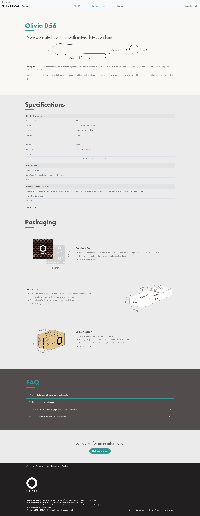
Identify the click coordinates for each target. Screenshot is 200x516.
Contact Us (188, 6)
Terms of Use (169, 510)
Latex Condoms (98, 6)
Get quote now (100, 451)
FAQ (128, 510)
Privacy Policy (154, 510)
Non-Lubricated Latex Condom (57, 466)
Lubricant (121, 6)
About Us (77, 6)
